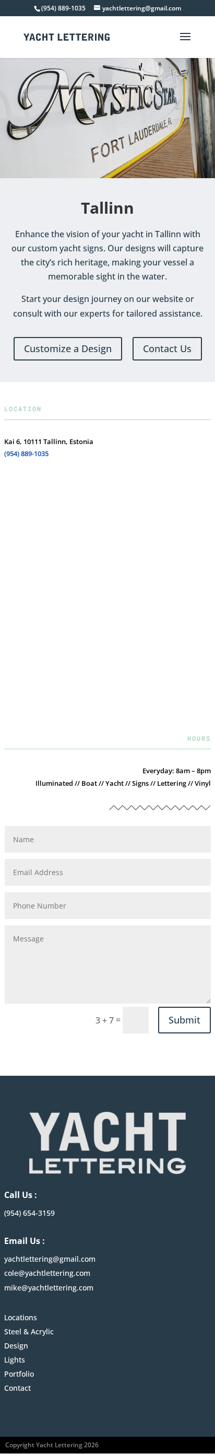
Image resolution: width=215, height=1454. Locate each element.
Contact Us (167, 348)
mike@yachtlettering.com (48, 1288)
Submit (184, 1020)
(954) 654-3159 (29, 1213)
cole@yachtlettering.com (47, 1273)
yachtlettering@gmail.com (49, 1259)
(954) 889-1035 (26, 453)
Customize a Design (68, 348)
